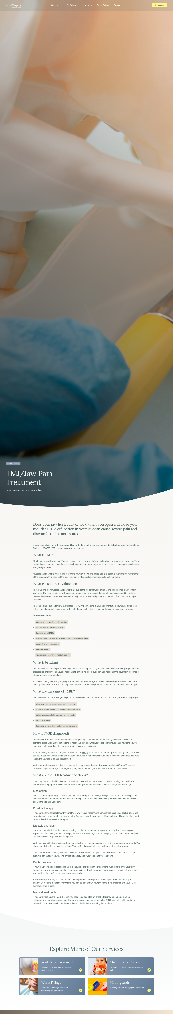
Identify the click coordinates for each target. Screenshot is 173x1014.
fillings (85, 752)
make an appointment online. (71, 548)
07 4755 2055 (49, 548)
